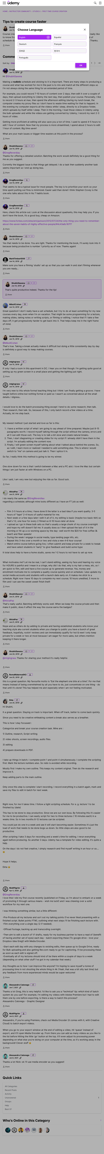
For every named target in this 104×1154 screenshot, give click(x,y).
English (22, 37)
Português (23, 57)
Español (57, 37)
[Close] (84, 30)
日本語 (22, 51)
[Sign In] (100, 3)
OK (80, 65)
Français (58, 44)
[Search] (95, 3)
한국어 (57, 51)
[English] (14, 3)
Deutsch (22, 44)
